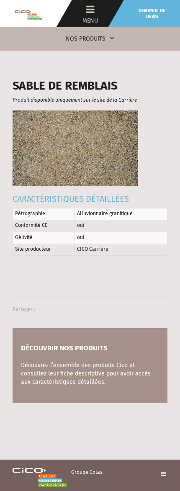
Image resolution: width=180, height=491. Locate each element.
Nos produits (85, 39)
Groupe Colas (87, 472)
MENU (90, 21)
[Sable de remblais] (75, 148)
